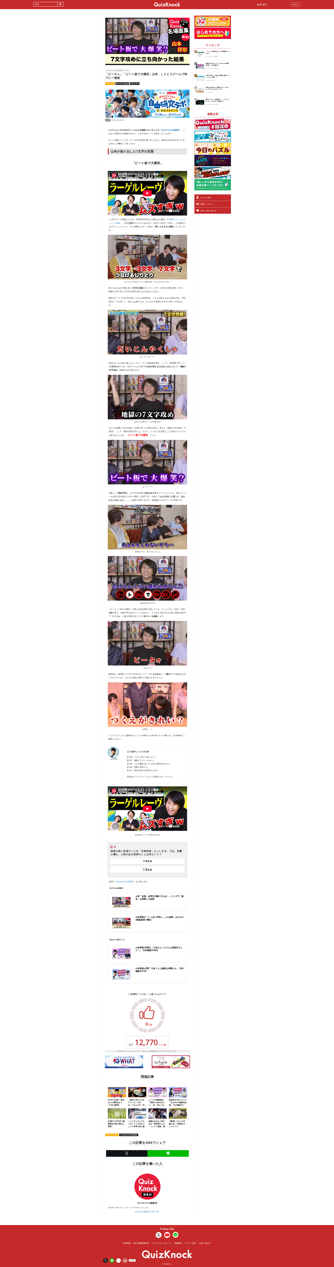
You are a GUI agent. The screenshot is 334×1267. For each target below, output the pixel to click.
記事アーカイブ (206, 204)
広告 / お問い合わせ (208, 211)
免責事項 (178, 1243)
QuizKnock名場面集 (125, 881)
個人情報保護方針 (141, 1243)
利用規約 (127, 1243)
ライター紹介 (205, 198)
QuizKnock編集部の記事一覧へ (147, 1212)
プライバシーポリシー (162, 1243)
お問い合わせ (205, 1243)
